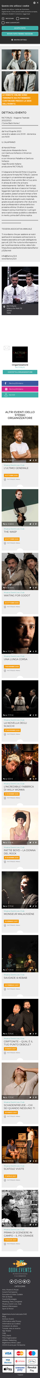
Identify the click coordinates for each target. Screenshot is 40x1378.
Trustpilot (20, 1375)
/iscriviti (12, 395)
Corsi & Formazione (9, 1292)
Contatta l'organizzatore (20, 372)
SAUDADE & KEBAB (15, 977)
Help (4, 1333)
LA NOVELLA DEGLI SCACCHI (15, 724)
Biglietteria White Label (11, 1343)
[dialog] (20, 22)
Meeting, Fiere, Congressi (12, 1302)
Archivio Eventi (8, 1319)
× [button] (37, 3)
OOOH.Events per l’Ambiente (13, 1345)
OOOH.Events (22, 1274)
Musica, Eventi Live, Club (14, 465)
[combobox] (34, 3)
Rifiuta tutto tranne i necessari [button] (20, 34)
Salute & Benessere (9, 1306)
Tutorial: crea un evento (11, 1328)
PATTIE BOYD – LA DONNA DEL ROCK (20, 852)
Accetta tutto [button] (20, 28)
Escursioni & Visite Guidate (12, 1294)
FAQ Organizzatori (9, 1338)
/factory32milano (16, 383)
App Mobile (6, 1331)
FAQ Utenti (6, 1336)
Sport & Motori (8, 1309)
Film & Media (7, 1297)
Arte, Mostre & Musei (10, 1290)
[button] (20, 39)
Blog (4, 1317)
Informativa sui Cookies (11, 1324)
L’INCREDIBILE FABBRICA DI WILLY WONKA (19, 788)
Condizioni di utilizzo (10, 1326)
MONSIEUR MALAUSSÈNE (19, 914)
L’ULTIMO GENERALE (16, 468)
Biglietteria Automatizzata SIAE (14, 1314)
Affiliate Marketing (9, 1340)
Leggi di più (26, 14)
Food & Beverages (9, 1299)
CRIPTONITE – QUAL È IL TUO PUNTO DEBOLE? (18, 1043)
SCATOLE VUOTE (14, 1168)
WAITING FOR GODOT (17, 595)
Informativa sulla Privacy (11, 1321)
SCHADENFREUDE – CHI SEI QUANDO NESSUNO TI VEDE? (19, 1107)
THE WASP (10, 531)
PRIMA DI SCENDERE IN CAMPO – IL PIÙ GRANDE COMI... (19, 1234)
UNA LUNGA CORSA (15, 659)
